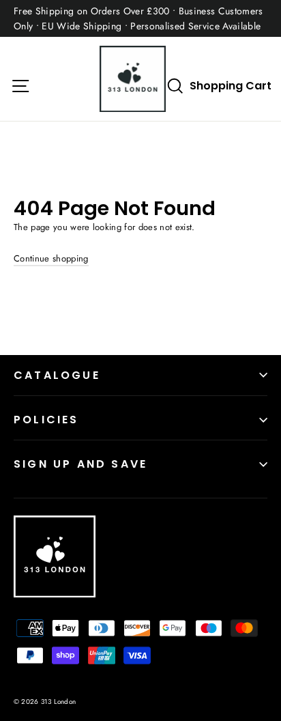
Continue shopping (51, 258)
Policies (46, 419)
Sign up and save (80, 464)
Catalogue (57, 375)
